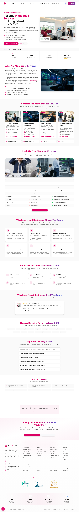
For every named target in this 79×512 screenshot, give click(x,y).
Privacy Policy (47, 509)
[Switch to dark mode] (66, 3)
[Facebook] (11, 456)
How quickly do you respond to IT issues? (29, 357)
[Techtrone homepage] (9, 3)
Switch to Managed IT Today (38, 210)
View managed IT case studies (39, 411)
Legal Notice (65, 509)
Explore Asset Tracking (63, 136)
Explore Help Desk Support (11, 136)
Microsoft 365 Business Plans (55, 396)
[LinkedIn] (6, 456)
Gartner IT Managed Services (45, 396)
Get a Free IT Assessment (10, 43)
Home (5, 49)
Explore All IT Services (47, 434)
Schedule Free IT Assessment (31, 434)
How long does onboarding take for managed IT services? (32, 369)
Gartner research (33, 80)
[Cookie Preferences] (3, 509)
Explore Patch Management (47, 136)
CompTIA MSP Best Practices (34, 396)
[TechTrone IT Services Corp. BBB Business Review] (39, 484)
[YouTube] (17, 456)
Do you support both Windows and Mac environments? (32, 361)
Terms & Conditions (56, 509)
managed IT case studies (47, 407)
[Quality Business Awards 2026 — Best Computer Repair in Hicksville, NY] (54, 484)
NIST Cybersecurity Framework (24, 396)
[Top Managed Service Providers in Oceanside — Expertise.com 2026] (25, 484)
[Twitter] (9, 456)
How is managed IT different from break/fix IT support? (32, 353)
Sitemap (72, 509)
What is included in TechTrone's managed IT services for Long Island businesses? (37, 349)
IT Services (9, 49)
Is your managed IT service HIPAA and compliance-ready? (32, 365)
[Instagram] (14, 456)
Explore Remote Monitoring (29, 136)
